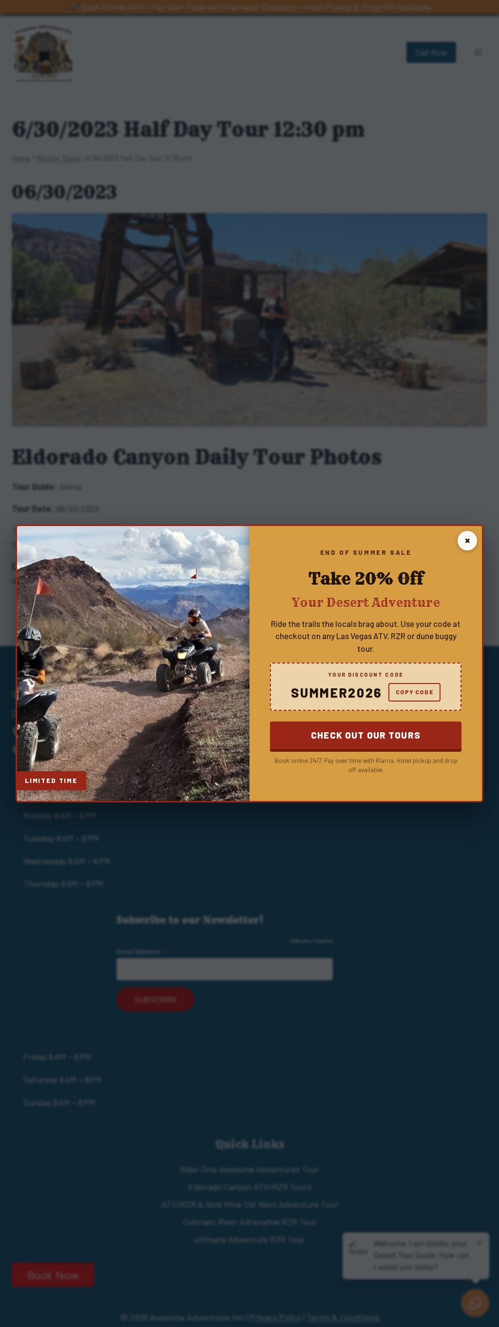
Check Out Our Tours (366, 735)
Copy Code (414, 691)
